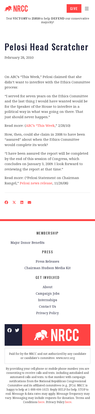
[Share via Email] (29, 202)
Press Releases (47, 261)
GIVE (74, 8)
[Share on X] (14, 202)
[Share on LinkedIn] (22, 202)
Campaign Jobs (47, 293)
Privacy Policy (47, 313)
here (41, 402)
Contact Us (47, 306)
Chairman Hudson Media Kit (47, 268)
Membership (47, 232)
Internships (47, 300)
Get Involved (48, 277)
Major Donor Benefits (28, 242)
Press (47, 251)
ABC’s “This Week (40, 125)
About (47, 287)
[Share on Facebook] (6, 202)
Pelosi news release (36, 183)
